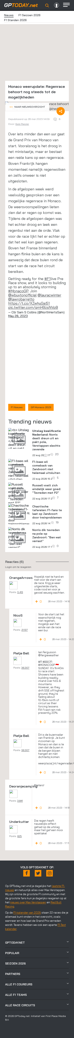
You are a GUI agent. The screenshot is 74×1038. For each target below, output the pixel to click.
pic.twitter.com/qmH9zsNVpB (33, 307)
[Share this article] (61, 111)
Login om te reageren (18, 566)
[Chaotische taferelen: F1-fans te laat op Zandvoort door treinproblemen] (19, 515)
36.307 (25, 667)
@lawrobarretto (21, 299)
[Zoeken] (47, 5)
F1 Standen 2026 (15, 20)
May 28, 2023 (18, 316)
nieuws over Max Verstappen (28, 902)
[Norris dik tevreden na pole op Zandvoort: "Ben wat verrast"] (18, 538)
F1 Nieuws (17, 407)
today (21, 5)
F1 (49, 278)
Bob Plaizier (22, 123)
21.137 (24, 629)
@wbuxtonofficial (22, 295)
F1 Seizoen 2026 (29, 15)
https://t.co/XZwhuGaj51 (29, 303)
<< (27, 106)
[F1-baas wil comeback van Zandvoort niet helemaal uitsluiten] (18, 470)
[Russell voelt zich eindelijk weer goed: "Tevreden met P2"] (18, 493)
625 (19, 836)
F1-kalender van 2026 (27, 912)
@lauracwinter (49, 295)
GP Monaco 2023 (41, 407)
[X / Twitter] (38, 873)
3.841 (20, 800)
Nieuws (9, 15)
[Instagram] (49, 873)
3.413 (20, 592)
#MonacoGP (18, 291)
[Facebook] (26, 873)
